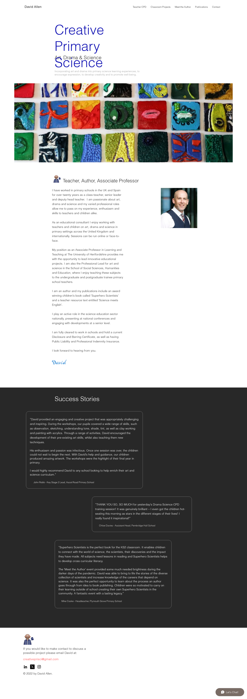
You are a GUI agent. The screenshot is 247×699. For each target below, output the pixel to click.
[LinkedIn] (25, 667)
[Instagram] (39, 667)
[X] (32, 667)
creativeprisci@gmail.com (41, 659)
